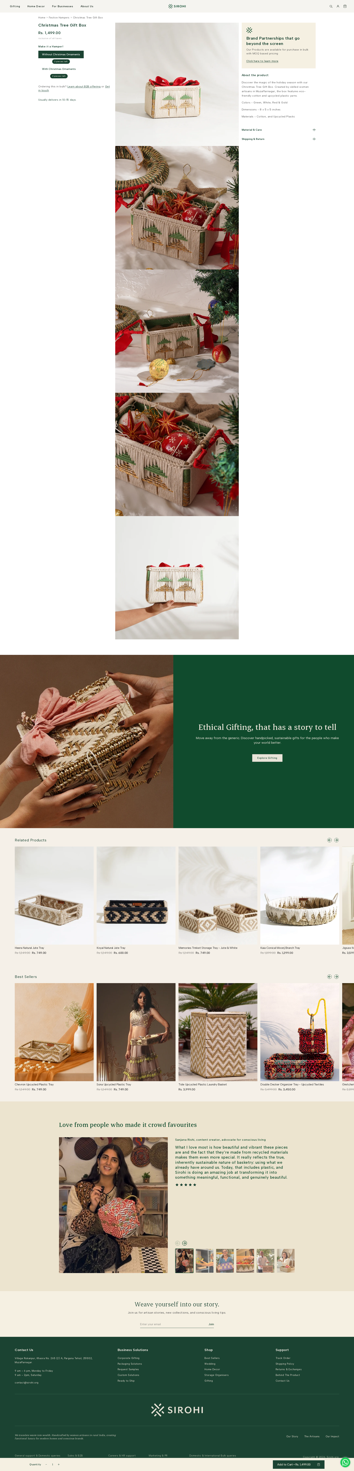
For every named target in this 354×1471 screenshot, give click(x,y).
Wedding (209, 1363)
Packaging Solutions (130, 1363)
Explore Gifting (267, 758)
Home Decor (36, 6)
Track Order (283, 1358)
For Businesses (62, 6)
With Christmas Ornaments (59, 69)
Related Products (31, 840)
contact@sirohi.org (27, 1382)
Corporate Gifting (129, 1358)
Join (211, 1324)
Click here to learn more (262, 61)
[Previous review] (177, 1243)
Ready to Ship (126, 1380)
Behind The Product (288, 1375)
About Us (87, 6)
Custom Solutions (128, 1375)
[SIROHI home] (177, 6)
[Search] (331, 6)
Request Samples (128, 1369)
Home (41, 17)
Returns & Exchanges (289, 1369)
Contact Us (283, 1380)
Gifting (15, 6)
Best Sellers (26, 976)
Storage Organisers (216, 1375)
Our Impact (332, 1436)
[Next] (336, 840)
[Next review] (184, 1243)
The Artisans (312, 1436)
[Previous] (329, 840)
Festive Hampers (59, 17)
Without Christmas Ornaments (61, 54)
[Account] (338, 6)
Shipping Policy (285, 1363)
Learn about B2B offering (83, 86)
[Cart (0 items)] (345, 6)
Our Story (292, 1436)
